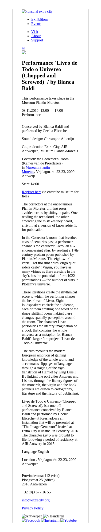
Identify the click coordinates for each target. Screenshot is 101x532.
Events (36, 24)
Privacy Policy (32, 508)
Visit (34, 32)
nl (23, 48)
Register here (31, 192)
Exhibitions (39, 19)
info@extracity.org (36, 500)
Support (37, 40)
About (36, 36)
